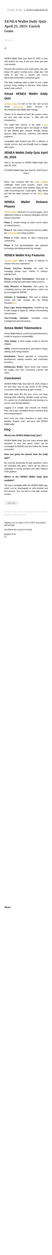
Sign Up (9, 768)
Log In (4, 768)
